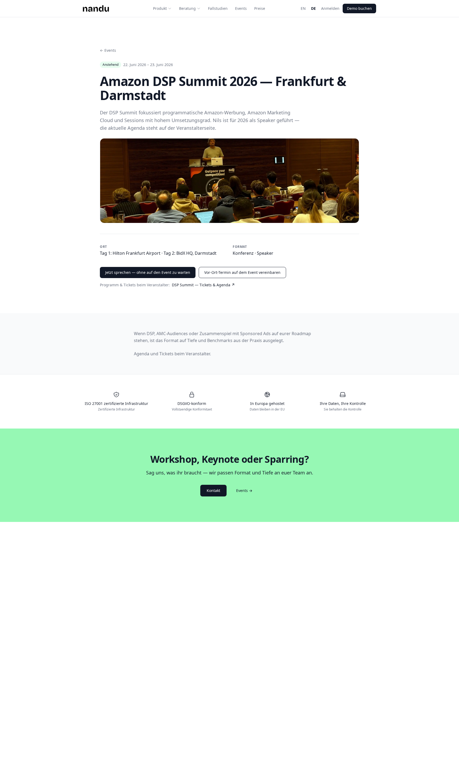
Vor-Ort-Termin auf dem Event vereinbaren (242, 272)
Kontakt (213, 490)
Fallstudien (218, 8)
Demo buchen (359, 8)
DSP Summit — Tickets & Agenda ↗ (203, 284)
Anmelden (330, 8)
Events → (244, 490)
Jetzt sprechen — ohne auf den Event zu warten (147, 272)
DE (313, 8)
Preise (259, 8)
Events (241, 8)
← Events (108, 50)
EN (303, 8)
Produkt (160, 8)
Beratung (187, 8)
